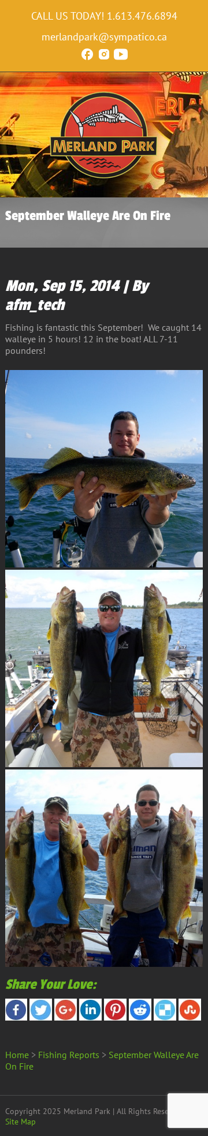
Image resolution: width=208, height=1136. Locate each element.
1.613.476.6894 (142, 16)
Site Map (20, 1121)
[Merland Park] (104, 176)
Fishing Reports (68, 1054)
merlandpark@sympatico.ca (104, 36)
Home (17, 1054)
